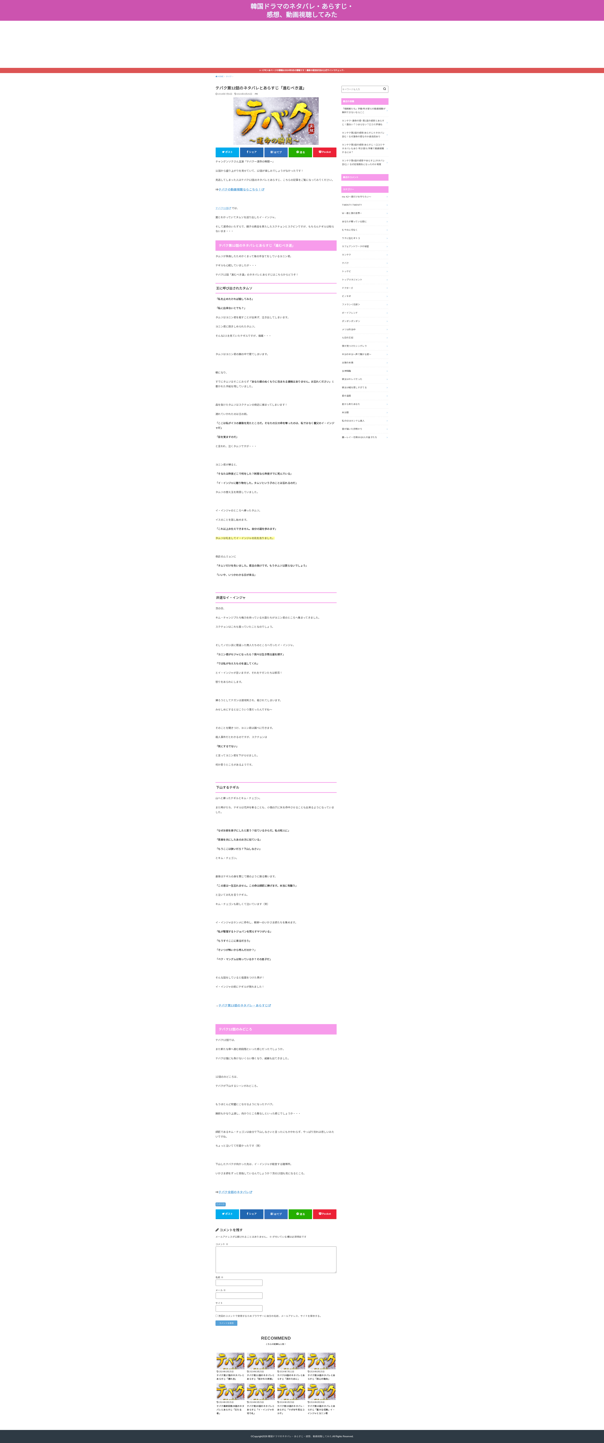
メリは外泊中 (348, 329)
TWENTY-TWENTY (352, 205)
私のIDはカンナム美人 (353, 421)
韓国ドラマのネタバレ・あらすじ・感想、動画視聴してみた (302, 11)
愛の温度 (346, 396)
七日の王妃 (347, 337)
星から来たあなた (351, 404)
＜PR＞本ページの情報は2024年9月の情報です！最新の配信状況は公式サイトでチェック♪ (302, 70)
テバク (222, 1204)
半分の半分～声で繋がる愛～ (356, 354)
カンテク (346, 254)
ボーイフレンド (350, 313)
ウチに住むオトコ (351, 238)
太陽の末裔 (347, 362)
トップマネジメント (352, 279)
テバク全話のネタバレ (233, 1192)
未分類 (345, 412)
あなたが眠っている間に (354, 221)
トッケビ (346, 271)
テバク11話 (221, 208)
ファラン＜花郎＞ (351, 304)
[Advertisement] (302, 44)
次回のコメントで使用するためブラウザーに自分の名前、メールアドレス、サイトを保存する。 (270, 1316)
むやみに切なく (350, 230)
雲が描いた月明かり (352, 429)
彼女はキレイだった (352, 379)
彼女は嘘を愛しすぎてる (354, 387)
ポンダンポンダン (351, 321)
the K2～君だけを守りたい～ (356, 196)
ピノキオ (346, 296)
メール (220, 1290)
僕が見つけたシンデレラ (354, 346)
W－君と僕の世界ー (352, 213)
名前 (219, 1277)
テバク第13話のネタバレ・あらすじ (243, 1005)
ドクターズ (347, 288)
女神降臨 (346, 371)
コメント (221, 1244)
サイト (219, 1303)
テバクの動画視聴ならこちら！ (239, 189)
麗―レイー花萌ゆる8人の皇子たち (359, 437)
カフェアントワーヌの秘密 (355, 246)
